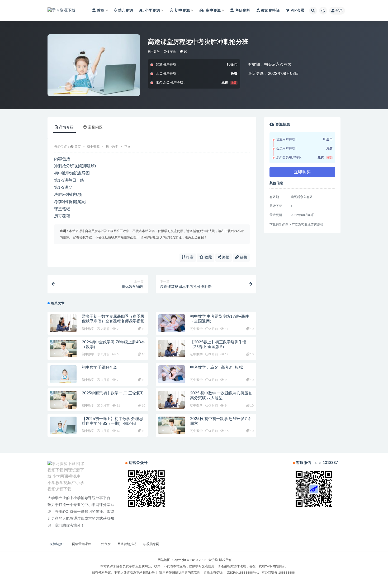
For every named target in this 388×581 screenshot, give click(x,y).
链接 (243, 257)
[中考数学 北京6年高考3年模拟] (171, 374)
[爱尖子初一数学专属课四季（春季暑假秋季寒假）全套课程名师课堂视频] (63, 323)
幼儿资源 (125, 10)
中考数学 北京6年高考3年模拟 (216, 368)
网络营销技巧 (126, 544)
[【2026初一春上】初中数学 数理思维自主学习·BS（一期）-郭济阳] (63, 425)
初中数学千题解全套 (99, 368)
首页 (77, 146)
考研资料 (242, 10)
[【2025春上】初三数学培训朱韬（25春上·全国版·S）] (171, 349)
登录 (339, 10)
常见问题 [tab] (95, 127)
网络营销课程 (81, 544)
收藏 (208, 257)
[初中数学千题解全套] (63, 374)
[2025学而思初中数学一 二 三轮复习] (63, 400)
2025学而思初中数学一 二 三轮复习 (113, 393)
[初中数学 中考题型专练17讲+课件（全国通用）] (171, 323)
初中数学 (154, 51)
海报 (225, 257)
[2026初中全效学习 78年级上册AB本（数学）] (63, 349)
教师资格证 (270, 10)
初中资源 (93, 146)
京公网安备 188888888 (278, 572)
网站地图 (164, 559)
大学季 (213, 559)
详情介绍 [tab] (66, 127)
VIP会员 (297, 10)
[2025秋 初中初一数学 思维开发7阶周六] (171, 425)
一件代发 (104, 544)
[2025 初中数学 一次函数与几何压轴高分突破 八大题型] (171, 400)
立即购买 (302, 172)
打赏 (189, 257)
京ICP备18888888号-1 (243, 572)
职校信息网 (151, 544)
